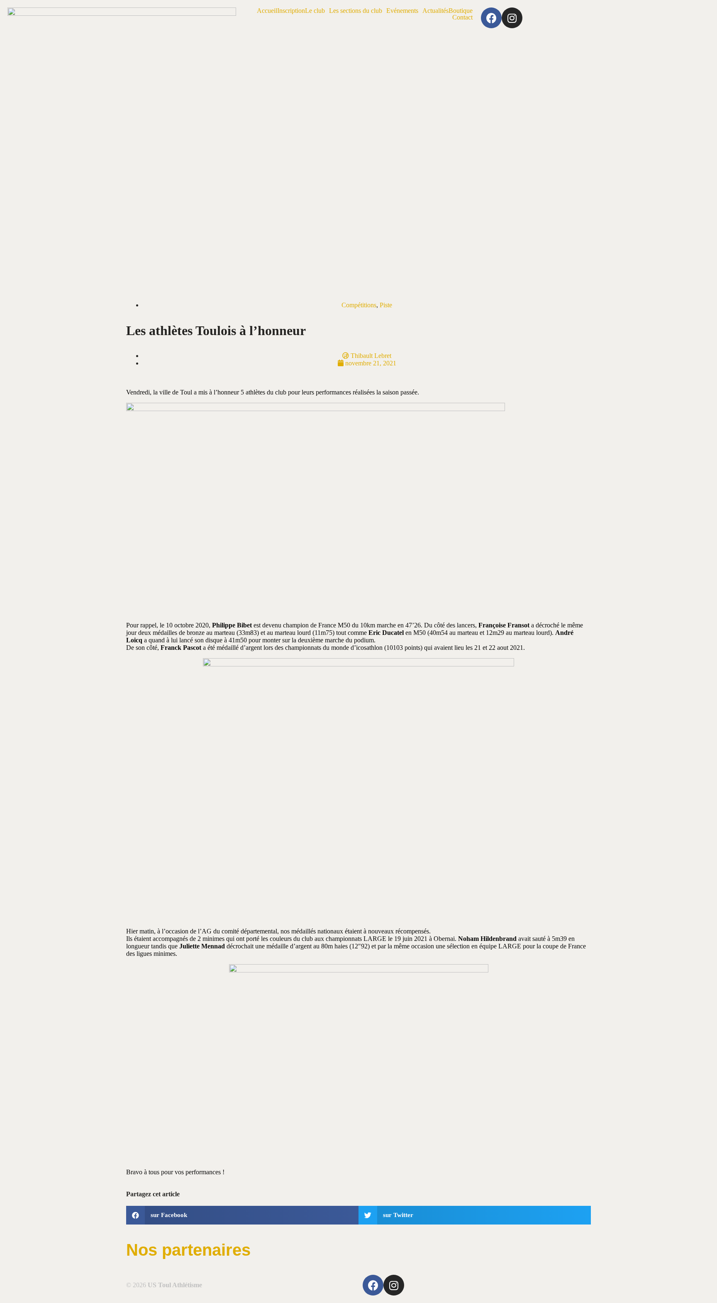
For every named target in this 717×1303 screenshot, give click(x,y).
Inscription (291, 10)
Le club (315, 10)
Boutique (461, 10)
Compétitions (358, 305)
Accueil (267, 10)
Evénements (402, 10)
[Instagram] (512, 17)
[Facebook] (491, 17)
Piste (386, 305)
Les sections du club (355, 10)
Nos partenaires (188, 1250)
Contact (462, 17)
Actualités (435, 10)
